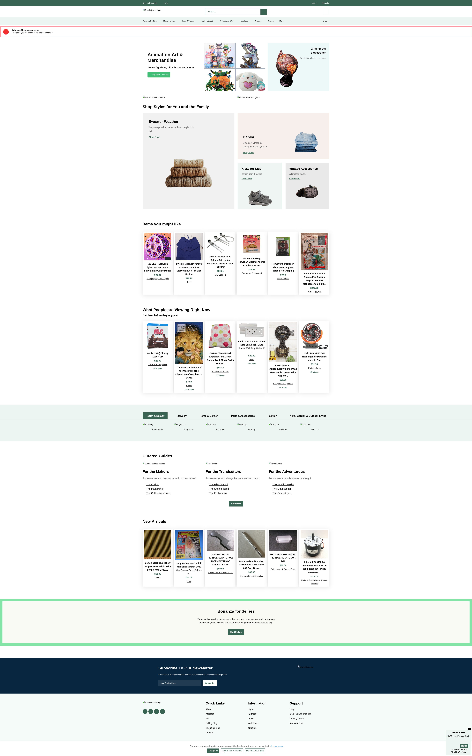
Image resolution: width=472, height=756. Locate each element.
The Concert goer (282, 493)
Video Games (283, 279)
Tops (189, 282)
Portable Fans (314, 368)
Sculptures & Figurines (283, 384)
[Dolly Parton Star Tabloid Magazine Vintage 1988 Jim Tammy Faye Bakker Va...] (189, 557)
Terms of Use (296, 723)
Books (189, 386)
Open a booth (249, 622)
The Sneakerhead (219, 488)
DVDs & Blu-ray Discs (157, 365)
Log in (314, 3)
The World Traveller (283, 484)
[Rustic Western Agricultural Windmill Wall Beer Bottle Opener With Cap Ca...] (283, 357)
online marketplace (221, 619)
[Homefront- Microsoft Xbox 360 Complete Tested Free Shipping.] (283, 263)
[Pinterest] (156, 711)
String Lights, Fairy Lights (158, 279)
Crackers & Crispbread (252, 273)
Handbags (244, 21)
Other (189, 582)
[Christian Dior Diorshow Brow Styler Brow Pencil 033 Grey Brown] (252, 557)
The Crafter (152, 484)
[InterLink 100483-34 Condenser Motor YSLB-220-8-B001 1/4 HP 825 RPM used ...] (314, 557)
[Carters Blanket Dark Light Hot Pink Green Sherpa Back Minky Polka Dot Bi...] (220, 357)
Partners (252, 714)
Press (250, 718)
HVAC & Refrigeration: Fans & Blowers (314, 582)
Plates (251, 360)
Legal (250, 709)
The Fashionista (218, 493)
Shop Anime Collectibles (160, 75)
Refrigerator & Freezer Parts (220, 573)
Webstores (253, 723)
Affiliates (210, 714)
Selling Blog (211, 723)
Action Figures (314, 292)
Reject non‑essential (232, 750)
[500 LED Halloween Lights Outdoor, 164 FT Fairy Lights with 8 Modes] (158, 263)
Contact (209, 732)
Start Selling (236, 632)
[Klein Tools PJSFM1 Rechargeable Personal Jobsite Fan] (314, 357)
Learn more (277, 746)
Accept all (213, 750)
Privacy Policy (297, 718)
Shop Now (154, 137)
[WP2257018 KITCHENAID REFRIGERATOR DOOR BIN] (283, 557)
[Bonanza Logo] (152, 10)
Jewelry (258, 21)
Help (166, 3)
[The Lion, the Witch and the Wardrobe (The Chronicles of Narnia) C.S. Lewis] (189, 357)
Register (325, 3)
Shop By (326, 21)
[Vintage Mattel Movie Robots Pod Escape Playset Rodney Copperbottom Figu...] (314, 263)
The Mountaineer (282, 488)
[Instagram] (162, 711)
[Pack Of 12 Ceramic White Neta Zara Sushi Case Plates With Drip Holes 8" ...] (252, 357)
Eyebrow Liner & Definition (251, 576)
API (207, 718)
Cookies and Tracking (300, 714)
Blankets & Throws (220, 371)
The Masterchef (154, 488)
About (208, 709)
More (281, 21)
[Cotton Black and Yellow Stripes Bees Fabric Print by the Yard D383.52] (158, 557)
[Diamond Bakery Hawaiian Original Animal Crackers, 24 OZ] (252, 263)
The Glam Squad (218, 484)
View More (236, 504)
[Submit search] (264, 12)
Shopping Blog (213, 728)
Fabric (157, 578)
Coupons (270, 21)
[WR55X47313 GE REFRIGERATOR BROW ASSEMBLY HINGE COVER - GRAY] (220, 557)
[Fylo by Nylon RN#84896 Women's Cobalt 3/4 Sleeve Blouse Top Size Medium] (189, 263)
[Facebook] (145, 711)
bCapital (252, 728)
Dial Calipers (220, 275)
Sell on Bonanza (150, 3)
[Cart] (326, 11)
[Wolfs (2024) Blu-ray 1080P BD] (158, 357)
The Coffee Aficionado (158, 493)
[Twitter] (150, 711)
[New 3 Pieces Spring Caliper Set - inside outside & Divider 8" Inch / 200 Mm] (220, 263)
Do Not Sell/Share (255, 750)
